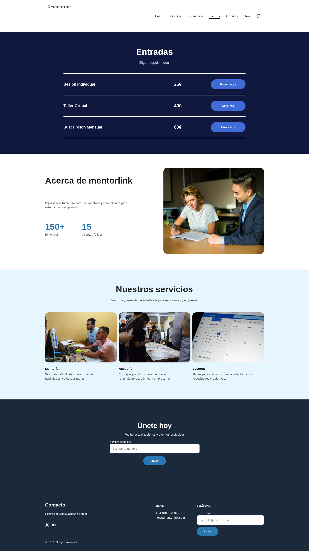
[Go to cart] (258, 16)
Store (247, 16)
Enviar (154, 461)
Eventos (214, 16)
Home (159, 16)
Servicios (175, 16)
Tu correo (203, 513)
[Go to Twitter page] (47, 525)
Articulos (231, 16)
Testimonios (195, 16)
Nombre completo (120, 441)
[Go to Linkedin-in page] (54, 525)
